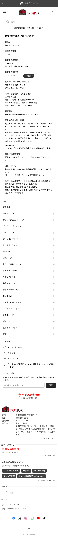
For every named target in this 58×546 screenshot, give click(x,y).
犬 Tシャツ (7, 258)
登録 (51, 385)
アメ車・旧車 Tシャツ (12, 302)
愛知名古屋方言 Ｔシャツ (13, 220)
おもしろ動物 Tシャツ (12, 264)
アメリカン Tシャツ (11, 239)
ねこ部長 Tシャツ (10, 245)
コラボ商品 (7, 296)
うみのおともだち (10, 271)
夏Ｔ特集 (6, 207)
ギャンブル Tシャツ (11, 321)
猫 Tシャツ (7, 252)
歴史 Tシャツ (8, 315)
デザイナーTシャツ (11, 290)
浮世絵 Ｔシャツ (9, 214)
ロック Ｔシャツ (9, 233)
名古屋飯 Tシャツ (10, 283)
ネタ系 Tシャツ (9, 277)
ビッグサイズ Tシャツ (12, 226)
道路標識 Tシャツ (10, 328)
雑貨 (5, 334)
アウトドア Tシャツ (11, 309)
